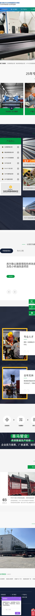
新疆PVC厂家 (18, 579)
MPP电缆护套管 (8, 179)
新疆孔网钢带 (9, 579)
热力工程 (20, 251)
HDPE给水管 (7, 163)
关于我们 (15, 9)
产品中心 (25, 9)
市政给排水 (6, 251)
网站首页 (5, 9)
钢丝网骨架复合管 (20, 63)
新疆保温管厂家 (27, 579)
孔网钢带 (2, 579)
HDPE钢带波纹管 (8, 174)
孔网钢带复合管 (11, 63)
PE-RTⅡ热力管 (8, 168)
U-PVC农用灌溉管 (9, 157)
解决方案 (24, 597)
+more (11, 276)
